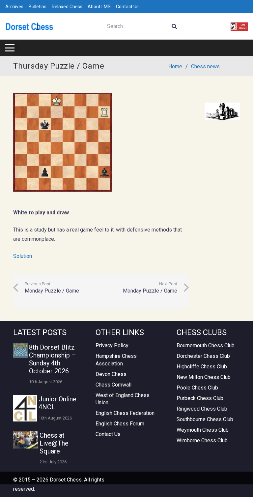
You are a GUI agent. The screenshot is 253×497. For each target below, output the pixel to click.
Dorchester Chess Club (203, 356)
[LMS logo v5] (239, 26)
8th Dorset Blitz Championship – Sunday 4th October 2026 (52, 359)
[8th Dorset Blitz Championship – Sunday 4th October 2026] (20, 350)
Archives (14, 6)
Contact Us (127, 6)
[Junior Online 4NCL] (25, 408)
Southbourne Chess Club (205, 419)
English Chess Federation (125, 413)
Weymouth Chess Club (203, 430)
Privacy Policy (112, 345)
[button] (10, 47)
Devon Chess (111, 374)
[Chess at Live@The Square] (25, 440)
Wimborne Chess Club (202, 440)
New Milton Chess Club (204, 377)
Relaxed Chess (67, 6)
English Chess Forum (120, 423)
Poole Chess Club (197, 388)
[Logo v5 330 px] (29, 26)
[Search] (174, 26)
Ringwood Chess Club (202, 409)
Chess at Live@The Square (54, 443)
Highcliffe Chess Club (202, 366)
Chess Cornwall (113, 385)
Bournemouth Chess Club (206, 345)
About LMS (99, 6)
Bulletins (37, 6)
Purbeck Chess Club (200, 398)
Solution (22, 256)
